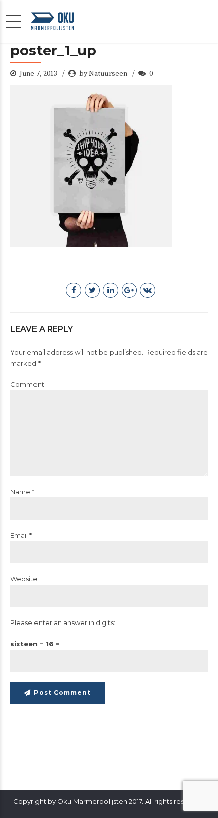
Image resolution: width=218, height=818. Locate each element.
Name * (22, 492)
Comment (27, 384)
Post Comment (62, 692)
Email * (21, 535)
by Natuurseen (103, 74)
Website (24, 579)
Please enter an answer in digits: (62, 622)
